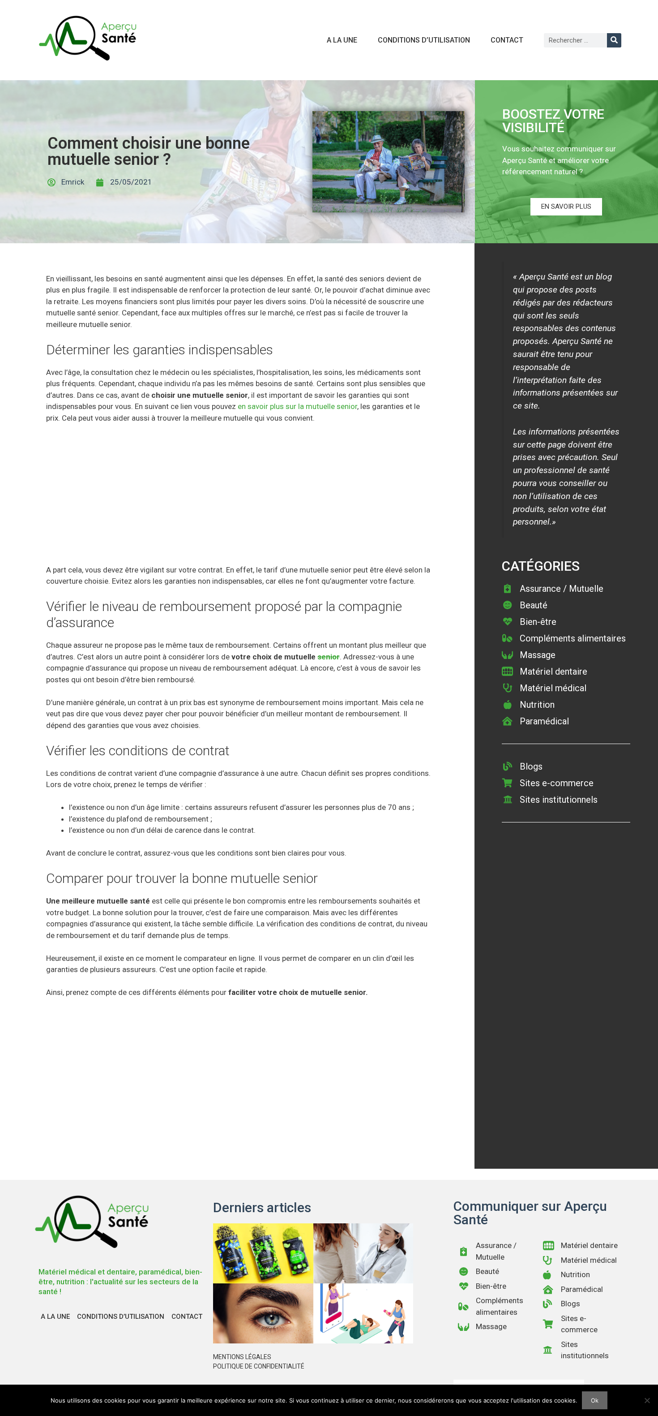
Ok (594, 1400)
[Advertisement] (239, 498)
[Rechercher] (614, 40)
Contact (507, 40)
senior (328, 656)
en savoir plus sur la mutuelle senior (297, 406)
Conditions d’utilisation (424, 40)
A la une (342, 40)
